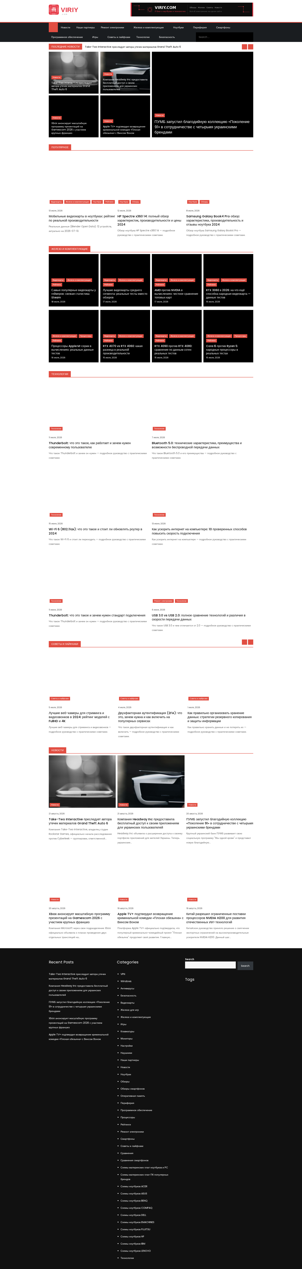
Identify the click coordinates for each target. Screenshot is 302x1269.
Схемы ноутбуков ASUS (134, 1193)
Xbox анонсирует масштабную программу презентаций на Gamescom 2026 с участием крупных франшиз (69, 128)
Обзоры (135, 201)
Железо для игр (130, 1010)
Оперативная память (133, 1096)
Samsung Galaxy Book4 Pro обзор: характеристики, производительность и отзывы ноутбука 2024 (214, 220)
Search (189, 959)
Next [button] (250, 46)
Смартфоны (223, 27)
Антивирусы (127, 988)
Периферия (200, 27)
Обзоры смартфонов (133, 1088)
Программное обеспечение (67, 37)
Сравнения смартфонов (134, 1160)
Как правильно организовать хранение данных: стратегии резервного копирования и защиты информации (220, 717)
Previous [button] (244, 46)
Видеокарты (56, 201)
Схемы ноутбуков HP (132, 1236)
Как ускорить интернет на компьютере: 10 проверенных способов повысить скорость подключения (199, 531)
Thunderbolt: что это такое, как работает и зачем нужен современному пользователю (90, 445)
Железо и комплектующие (149, 27)
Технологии (143, 37)
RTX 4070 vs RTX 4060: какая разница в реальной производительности (123, 349)
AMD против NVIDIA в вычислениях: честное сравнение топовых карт (176, 293)
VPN (123, 974)
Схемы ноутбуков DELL (133, 1215)
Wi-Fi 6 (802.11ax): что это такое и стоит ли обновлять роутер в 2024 (95, 531)
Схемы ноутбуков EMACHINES (137, 1222)
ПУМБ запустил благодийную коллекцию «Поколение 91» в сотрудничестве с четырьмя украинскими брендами (202, 127)
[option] (168, 47)
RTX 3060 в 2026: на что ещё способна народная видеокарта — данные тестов (228, 293)
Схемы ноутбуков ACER (134, 1186)
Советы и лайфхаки (118, 37)
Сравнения (127, 1153)
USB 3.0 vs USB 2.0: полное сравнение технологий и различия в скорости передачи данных (199, 617)
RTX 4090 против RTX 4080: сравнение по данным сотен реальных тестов (173, 349)
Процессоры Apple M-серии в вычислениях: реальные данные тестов (72, 349)
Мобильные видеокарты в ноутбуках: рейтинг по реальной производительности (82, 218)
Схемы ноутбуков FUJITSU (135, 1229)
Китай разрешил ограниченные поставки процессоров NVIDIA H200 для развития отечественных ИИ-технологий (216, 918)
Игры (95, 37)
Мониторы (126, 1038)
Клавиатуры (127, 1031)
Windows (126, 981)
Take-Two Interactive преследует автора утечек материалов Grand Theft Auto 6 (133, 47)
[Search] (249, 37)
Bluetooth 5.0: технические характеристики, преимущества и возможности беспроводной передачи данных (197, 445)
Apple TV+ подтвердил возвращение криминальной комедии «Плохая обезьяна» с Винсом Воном (124, 130)
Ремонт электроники (112, 27)
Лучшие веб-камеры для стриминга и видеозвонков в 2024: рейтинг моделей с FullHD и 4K (79, 717)
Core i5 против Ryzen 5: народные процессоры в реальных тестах (222, 349)
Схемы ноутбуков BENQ (134, 1200)
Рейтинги (109, 201)
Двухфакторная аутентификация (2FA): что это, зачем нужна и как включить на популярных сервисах (150, 717)
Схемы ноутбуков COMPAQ (136, 1208)
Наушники (126, 1053)
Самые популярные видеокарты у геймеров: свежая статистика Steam (73, 293)
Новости (65, 27)
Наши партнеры (85, 27)
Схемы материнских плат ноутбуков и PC (144, 1167)
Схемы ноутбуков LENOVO (136, 1251)
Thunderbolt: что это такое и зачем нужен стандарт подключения (97, 615)
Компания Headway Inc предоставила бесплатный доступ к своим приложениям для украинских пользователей (125, 84)
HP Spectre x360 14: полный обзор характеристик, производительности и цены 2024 (149, 220)
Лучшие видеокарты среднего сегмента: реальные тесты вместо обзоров (125, 293)
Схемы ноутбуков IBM (133, 1243)
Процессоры (85, 336)
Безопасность (167, 37)
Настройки (127, 1045)
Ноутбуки (178, 27)
